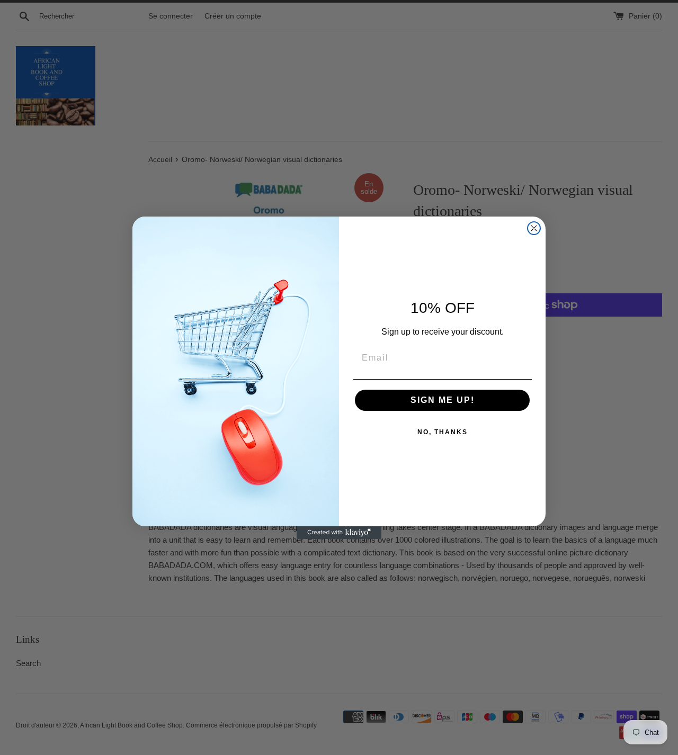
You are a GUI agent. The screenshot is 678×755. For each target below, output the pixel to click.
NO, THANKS (442, 432)
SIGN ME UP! (443, 400)
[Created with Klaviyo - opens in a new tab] (339, 532)
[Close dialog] (534, 228)
